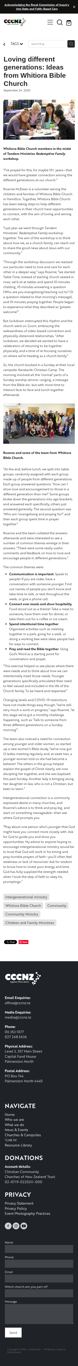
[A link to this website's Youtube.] (23, 1226)
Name (9, 1242)
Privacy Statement (19, 1203)
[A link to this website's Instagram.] (16, 1226)
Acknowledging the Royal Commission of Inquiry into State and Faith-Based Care (36, 7)
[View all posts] (4, 44)
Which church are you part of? (26, 1286)
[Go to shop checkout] (69, 22)
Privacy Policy (16, 1208)
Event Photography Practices (27, 1213)
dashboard (34, 1349)
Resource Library (18, 1145)
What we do (14, 1124)
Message (11, 1301)
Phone (9, 1257)
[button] (60, 22)
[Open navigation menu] (50, 22)
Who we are (14, 1119)
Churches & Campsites (23, 1134)
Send (13, 1332)
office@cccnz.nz (17, 1002)
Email (9, 1271)
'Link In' (11, 1139)
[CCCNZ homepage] (24, 22)
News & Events (16, 1129)
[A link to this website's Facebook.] (8, 1226)
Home (10, 1114)
